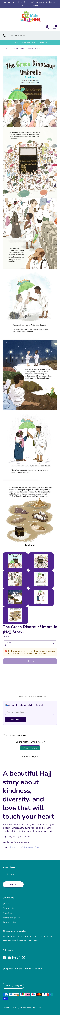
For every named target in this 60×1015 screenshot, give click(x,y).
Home (5, 48)
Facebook (15, 847)
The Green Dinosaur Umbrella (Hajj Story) (26, 48)
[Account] (47, 25)
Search (6, 903)
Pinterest (28, 847)
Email (37, 847)
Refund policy (9, 922)
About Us (7, 913)
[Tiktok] (18, 957)
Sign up (13, 884)
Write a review (30, 747)
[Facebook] (4, 957)
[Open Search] (4, 35)
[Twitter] (23, 957)
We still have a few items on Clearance (30, 42)
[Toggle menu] (4, 27)
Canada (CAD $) (12, 985)
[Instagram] (14, 957)
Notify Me (15, 719)
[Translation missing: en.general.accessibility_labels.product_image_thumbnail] (15, 561)
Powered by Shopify (33, 1007)
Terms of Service (11, 917)
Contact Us (8, 908)
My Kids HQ (21, 1007)
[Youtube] (9, 957)
